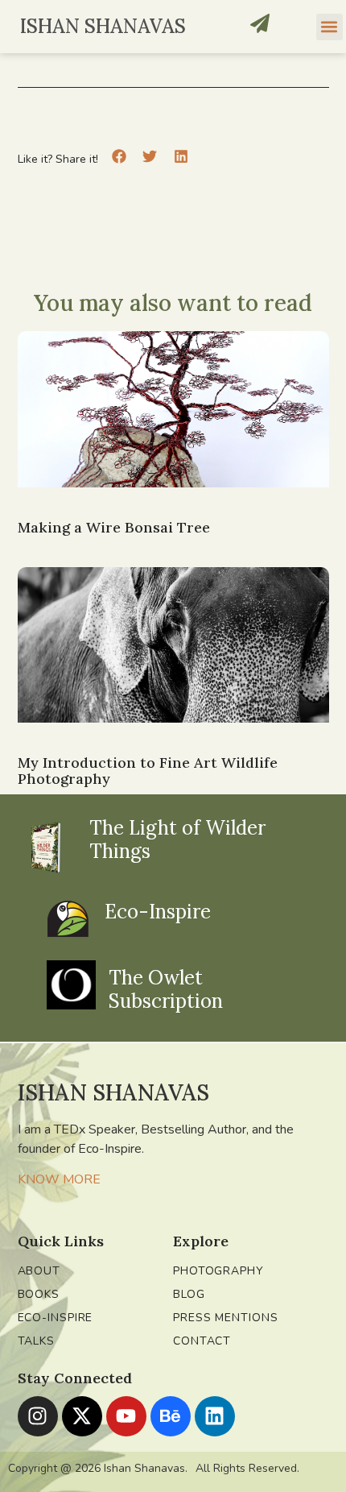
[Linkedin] (215, 1416)
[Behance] (170, 1416)
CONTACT (202, 1341)
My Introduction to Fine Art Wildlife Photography (148, 770)
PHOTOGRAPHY (218, 1271)
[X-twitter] (82, 1416)
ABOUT (39, 1271)
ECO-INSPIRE (55, 1317)
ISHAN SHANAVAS (103, 26)
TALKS (37, 1341)
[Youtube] (126, 1416)
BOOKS (39, 1294)
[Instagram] (38, 1416)
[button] (329, 27)
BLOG (189, 1294)
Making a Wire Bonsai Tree (114, 527)
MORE (82, 1179)
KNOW (39, 1179)
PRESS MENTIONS (225, 1317)
